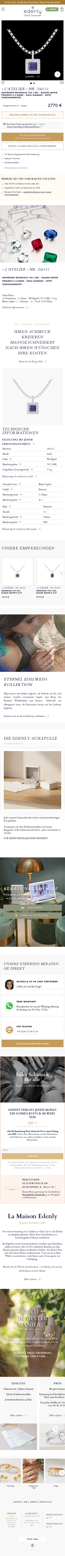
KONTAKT (17, 1502)
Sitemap (33, 1502)
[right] (57, 74)
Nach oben (32, 1538)
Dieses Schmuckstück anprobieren (32, 146)
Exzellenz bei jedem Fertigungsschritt (17, 442)
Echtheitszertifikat (12, 162)
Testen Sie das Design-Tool (31, 362)
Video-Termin (34, 908)
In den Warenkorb (34, 136)
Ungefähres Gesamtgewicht (16, 469)
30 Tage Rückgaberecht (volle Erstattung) (22, 154)
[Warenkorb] (62, 9)
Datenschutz (45, 1502)
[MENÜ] (4, 9)
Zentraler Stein (10, 484)
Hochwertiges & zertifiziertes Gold (17, 476)
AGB (25, 1502)
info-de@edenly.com (32, 1521)
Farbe (5, 459)
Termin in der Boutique (34, 915)
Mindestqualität (10, 464)
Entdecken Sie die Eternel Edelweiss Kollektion (24, 716)
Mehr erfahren (30, 1279)
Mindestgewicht (11, 494)
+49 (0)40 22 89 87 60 (27, 1031)
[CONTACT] (32, 1525)
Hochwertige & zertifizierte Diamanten (19, 529)
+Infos (48, 1167)
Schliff (6, 489)
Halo (5, 506)
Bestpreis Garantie (12, 158)
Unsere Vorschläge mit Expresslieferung (23, 127)
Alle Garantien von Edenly (16, 167)
